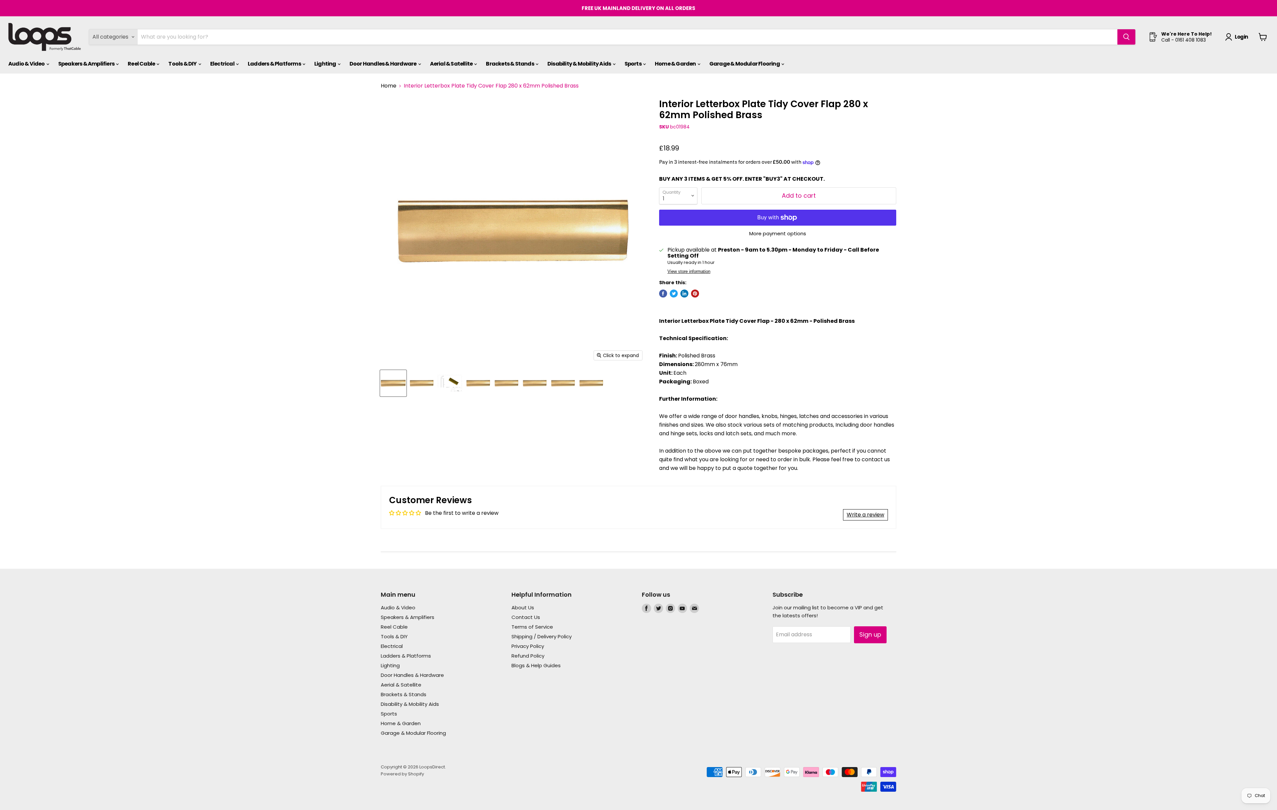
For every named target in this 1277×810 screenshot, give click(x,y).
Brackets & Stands (510, 64)
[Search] (1126, 37)
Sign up (870, 634)
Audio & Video (27, 64)
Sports (633, 64)
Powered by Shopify (402, 774)
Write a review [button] (865, 514)
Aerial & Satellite (452, 64)
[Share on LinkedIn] (684, 294)
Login (1241, 36)
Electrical (222, 64)
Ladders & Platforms (275, 64)
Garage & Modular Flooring (744, 64)
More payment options (777, 233)
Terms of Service (532, 626)
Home (388, 86)
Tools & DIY (182, 64)
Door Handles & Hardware (383, 64)
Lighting (325, 64)
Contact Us (525, 617)
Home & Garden (676, 64)
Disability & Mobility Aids (579, 64)
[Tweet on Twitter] (674, 294)
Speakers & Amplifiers (86, 64)
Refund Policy (527, 655)
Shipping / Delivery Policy (541, 636)
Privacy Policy (527, 646)
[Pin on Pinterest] (695, 294)
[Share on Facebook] (663, 294)
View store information (688, 271)
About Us (522, 607)
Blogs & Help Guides (536, 665)
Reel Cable (142, 64)
